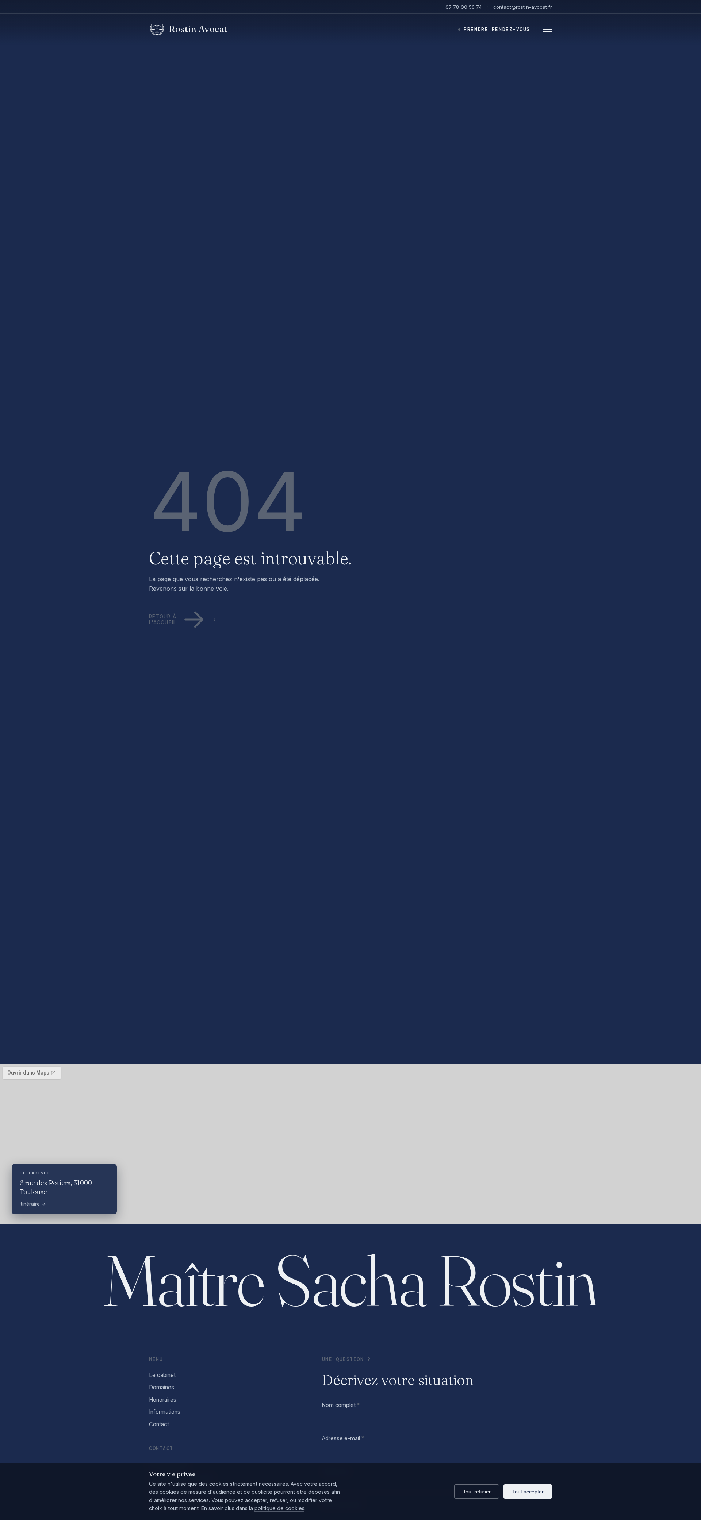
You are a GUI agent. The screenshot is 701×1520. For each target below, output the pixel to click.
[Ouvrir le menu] (546, 29)
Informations (164, 1411)
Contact (159, 1424)
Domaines (161, 1387)
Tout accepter (528, 1491)
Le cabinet (162, 1375)
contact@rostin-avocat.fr (522, 7)
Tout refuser (477, 1491)
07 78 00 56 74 (463, 7)
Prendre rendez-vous (497, 29)
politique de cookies (279, 1508)
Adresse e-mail (343, 1438)
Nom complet (341, 1405)
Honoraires (162, 1399)
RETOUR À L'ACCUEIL (162, 619)
